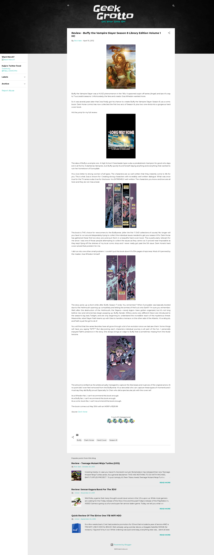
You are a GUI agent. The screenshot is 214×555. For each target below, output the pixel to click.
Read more (165, 482)
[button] (169, 33)
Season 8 (113, 440)
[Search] (173, 6)
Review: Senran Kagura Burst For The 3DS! (93, 489)
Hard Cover (102, 440)
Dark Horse (82, 412)
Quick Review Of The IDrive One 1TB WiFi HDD (96, 515)
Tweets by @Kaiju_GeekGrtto (9, 70)
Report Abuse (8, 91)
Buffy (79, 440)
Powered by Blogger (122, 545)
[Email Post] (77, 436)
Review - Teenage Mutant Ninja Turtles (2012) (95, 463)
